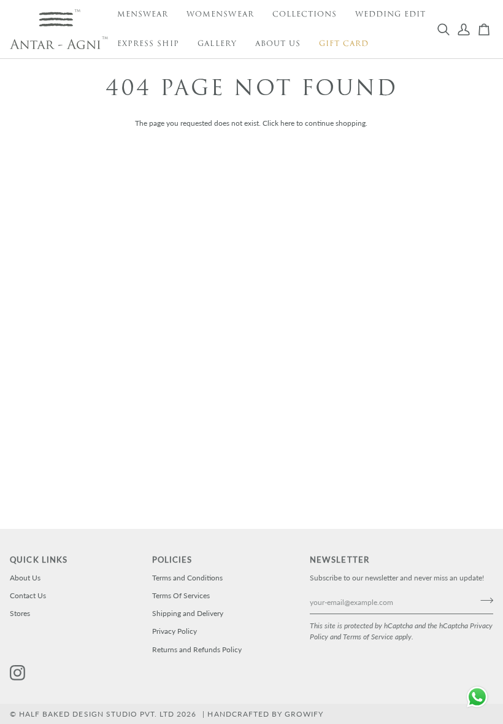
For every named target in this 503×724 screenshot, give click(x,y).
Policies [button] (172, 559)
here (287, 123)
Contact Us (28, 595)
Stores (20, 613)
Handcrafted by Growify (265, 714)
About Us (25, 577)
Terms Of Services (181, 595)
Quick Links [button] (38, 559)
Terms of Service (368, 636)
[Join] (483, 600)
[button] (142, 14)
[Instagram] (18, 673)
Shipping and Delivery (187, 613)
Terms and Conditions (187, 577)
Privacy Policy (174, 631)
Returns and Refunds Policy (197, 649)
